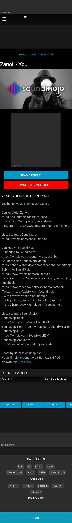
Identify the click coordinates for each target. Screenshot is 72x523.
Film (20, 466)
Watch (10, 404)
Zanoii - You (8, 379)
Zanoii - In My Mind (56, 379)
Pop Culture (57, 472)
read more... (26, 362)
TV (29, 466)
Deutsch (42, 486)
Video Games (14, 472)
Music (38, 466)
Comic (30, 472)
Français (57, 486)
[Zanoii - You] (22, 389)
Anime (42, 472)
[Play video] (36, 89)
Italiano (36, 492)
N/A (21, 196)
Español (28, 486)
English (13, 486)
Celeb (50, 466)
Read (30, 404)
